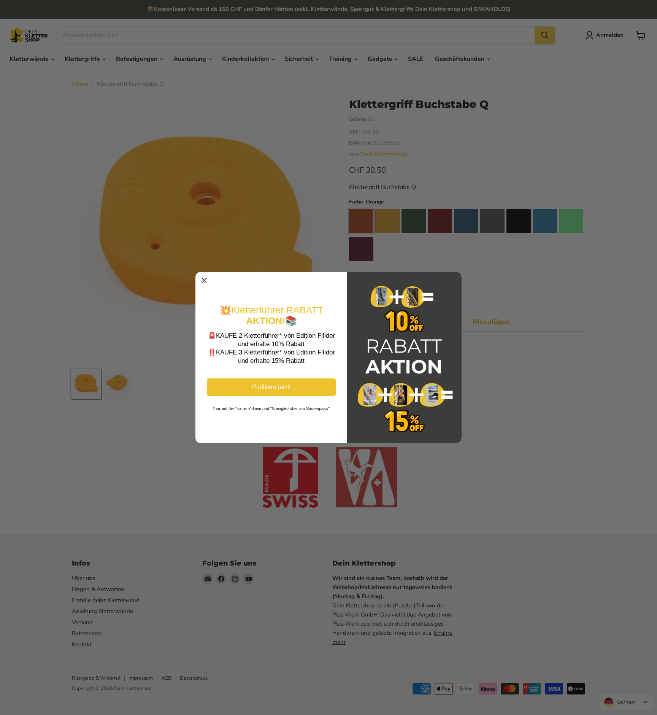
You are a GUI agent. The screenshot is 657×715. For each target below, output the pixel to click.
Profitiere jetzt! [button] (271, 387)
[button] (204, 281)
